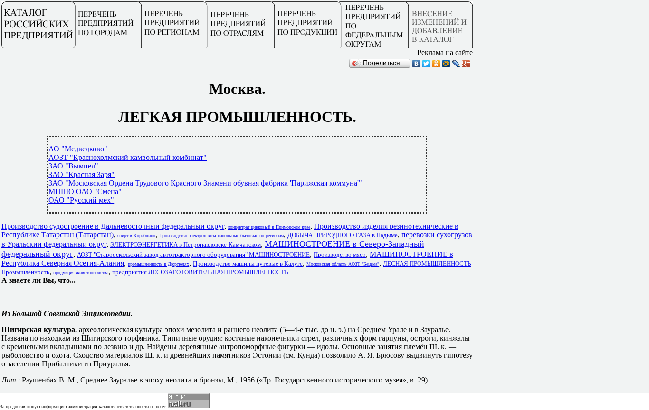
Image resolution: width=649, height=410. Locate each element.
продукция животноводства (80, 272)
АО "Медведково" (77, 149)
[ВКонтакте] (416, 63)
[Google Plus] (466, 63)
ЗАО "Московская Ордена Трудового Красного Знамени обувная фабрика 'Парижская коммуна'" (205, 183)
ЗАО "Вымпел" (73, 166)
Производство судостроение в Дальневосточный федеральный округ (112, 226)
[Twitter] (426, 63)
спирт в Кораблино (136, 235)
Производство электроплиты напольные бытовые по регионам (221, 235)
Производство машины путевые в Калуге (248, 263)
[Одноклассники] (436, 63)
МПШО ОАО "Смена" (85, 191)
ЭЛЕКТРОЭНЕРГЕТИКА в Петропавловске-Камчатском (185, 244)
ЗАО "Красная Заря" (81, 174)
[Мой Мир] (446, 63)
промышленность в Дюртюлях (158, 264)
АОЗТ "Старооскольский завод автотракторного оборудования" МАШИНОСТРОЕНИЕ (193, 254)
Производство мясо (340, 254)
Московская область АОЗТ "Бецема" (342, 264)
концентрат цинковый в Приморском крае (269, 227)
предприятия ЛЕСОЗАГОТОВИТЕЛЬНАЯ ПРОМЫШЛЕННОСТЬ (200, 272)
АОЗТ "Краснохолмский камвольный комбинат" (127, 157)
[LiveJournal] (456, 63)
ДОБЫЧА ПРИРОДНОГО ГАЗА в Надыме (342, 235)
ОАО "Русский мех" (81, 200)
